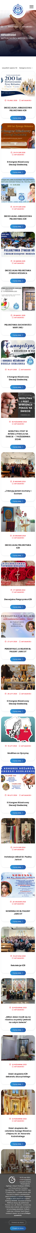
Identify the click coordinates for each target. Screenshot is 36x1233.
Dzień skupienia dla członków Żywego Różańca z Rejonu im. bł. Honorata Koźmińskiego (18, 1132)
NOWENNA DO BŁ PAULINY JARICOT (18, 912)
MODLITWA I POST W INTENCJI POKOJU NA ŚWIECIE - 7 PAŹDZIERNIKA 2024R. (18, 435)
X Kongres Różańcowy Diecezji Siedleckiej (18, 378)
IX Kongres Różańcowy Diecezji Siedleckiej (18, 702)
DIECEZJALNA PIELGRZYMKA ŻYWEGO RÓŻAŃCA (18, 272)
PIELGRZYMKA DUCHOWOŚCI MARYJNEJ (18, 326)
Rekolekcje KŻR (18, 965)
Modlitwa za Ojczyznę (18, 753)
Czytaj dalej (17, 118)
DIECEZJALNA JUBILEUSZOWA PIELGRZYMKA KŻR (18, 109)
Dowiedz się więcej (18, 1222)
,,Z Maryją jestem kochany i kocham (18, 492)
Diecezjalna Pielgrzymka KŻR (18, 599)
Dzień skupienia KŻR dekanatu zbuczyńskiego (18, 1075)
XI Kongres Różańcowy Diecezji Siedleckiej (18, 163)
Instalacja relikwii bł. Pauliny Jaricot (18, 858)
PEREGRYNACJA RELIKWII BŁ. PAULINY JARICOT (18, 650)
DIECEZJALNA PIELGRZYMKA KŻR (18, 546)
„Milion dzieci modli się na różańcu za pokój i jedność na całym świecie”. (18, 1020)
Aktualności (26, 100)
